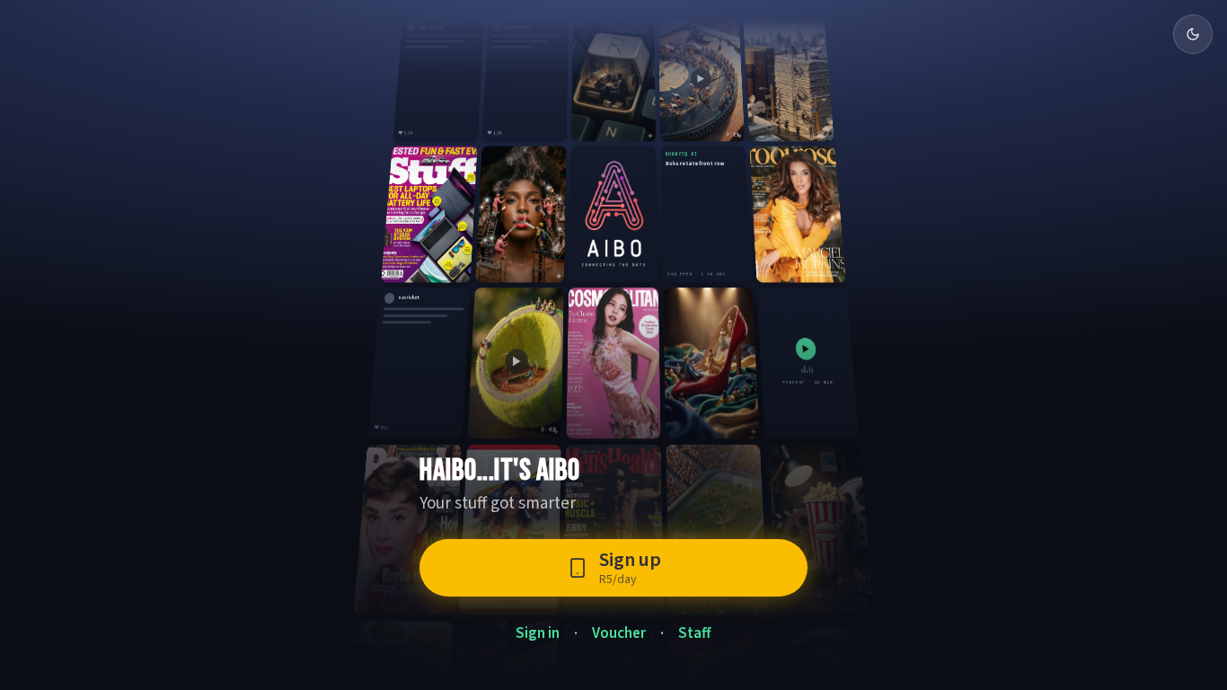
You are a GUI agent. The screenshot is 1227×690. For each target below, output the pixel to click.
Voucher (619, 633)
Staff (694, 633)
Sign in (538, 633)
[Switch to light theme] (1193, 34)
